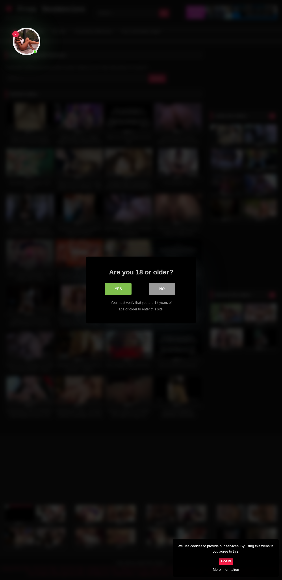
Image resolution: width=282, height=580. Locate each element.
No (162, 289)
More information (226, 569)
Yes (118, 289)
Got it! (226, 561)
